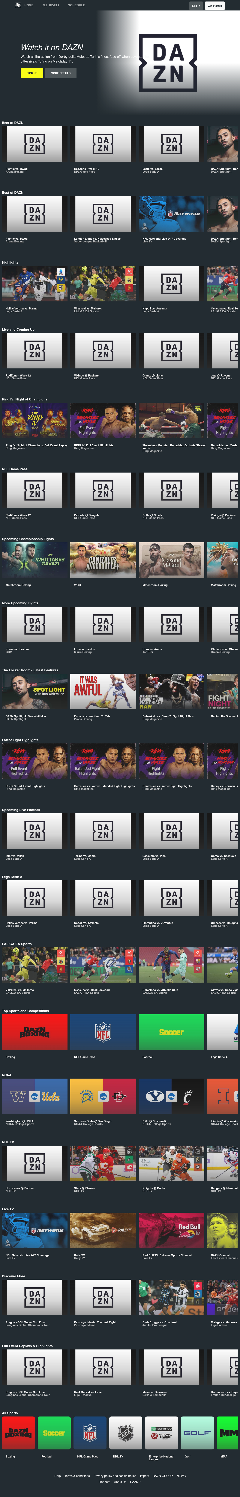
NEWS (181, 1476)
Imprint (144, 1476)
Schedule (76, 5)
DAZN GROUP (163, 1476)
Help (57, 1476)
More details (60, 73)
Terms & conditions (77, 1476)
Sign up (32, 73)
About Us (120, 1482)
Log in (196, 5)
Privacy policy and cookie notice (115, 1476)
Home (28, 5)
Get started (215, 5)
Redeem (104, 1482)
